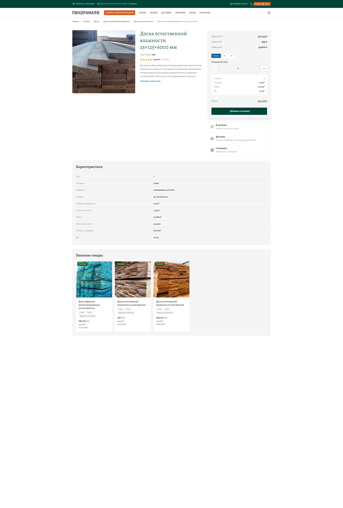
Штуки (216, 56)
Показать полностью (150, 81)
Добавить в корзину (240, 111)
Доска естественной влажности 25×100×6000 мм (131, 303)
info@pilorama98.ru (240, 4)
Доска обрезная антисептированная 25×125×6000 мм (89, 305)
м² (225, 56)
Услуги (142, 13)
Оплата (154, 13)
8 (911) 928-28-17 (262, 4)
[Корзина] (269, 12)
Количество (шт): (219, 62)
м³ (232, 56)
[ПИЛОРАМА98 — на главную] (85, 12)
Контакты (205, 13)
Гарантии (180, 13)
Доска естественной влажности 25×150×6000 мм (170, 303)
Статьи (192, 13)
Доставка (166, 13)
